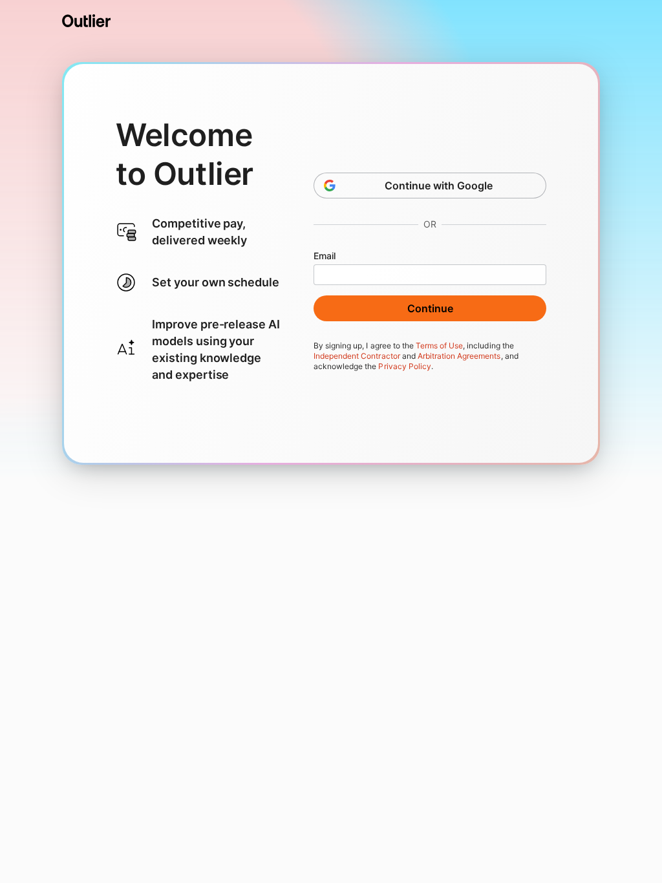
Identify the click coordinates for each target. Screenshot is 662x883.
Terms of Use (439, 345)
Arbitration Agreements (459, 356)
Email (325, 255)
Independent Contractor (357, 356)
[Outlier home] (86, 20)
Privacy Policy (404, 366)
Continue (430, 308)
